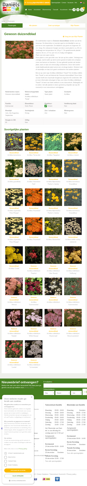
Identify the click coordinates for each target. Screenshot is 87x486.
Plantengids (12, 25)
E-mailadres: (48, 382)
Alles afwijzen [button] (18, 476)
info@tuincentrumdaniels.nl (34, 455)
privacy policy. (29, 387)
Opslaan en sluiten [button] (18, 470)
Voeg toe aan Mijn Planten (74, 36)
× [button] (31, 397)
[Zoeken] (26, 14)
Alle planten (33, 25)
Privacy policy (71, 474)
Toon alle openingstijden (53, 461)
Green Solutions (42, 474)
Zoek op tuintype (54, 25)
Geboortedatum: (49, 389)
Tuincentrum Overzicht (57, 474)
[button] (18, 480)
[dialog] (18, 439)
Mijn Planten (75, 25)
